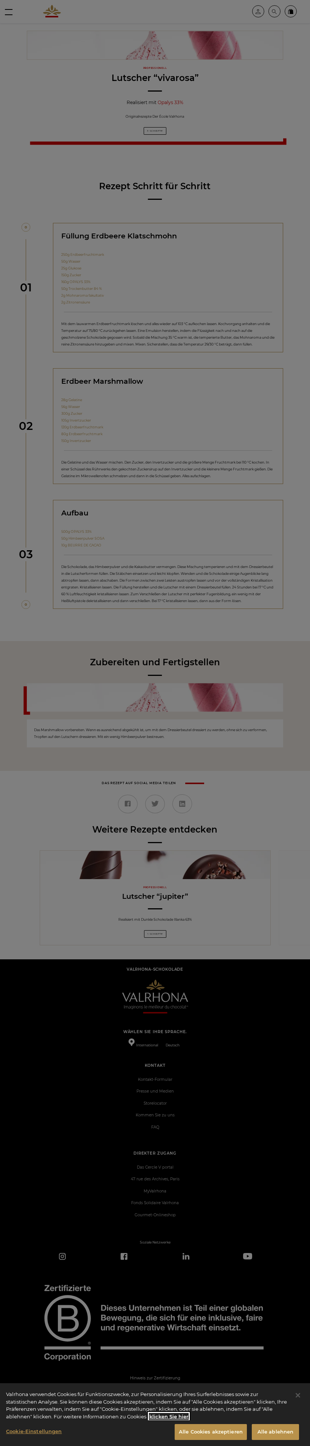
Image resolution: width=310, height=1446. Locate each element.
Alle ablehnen (275, 1432)
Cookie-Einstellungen (34, 1431)
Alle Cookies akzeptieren (211, 1432)
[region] (155, 1414)
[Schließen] (298, 1395)
